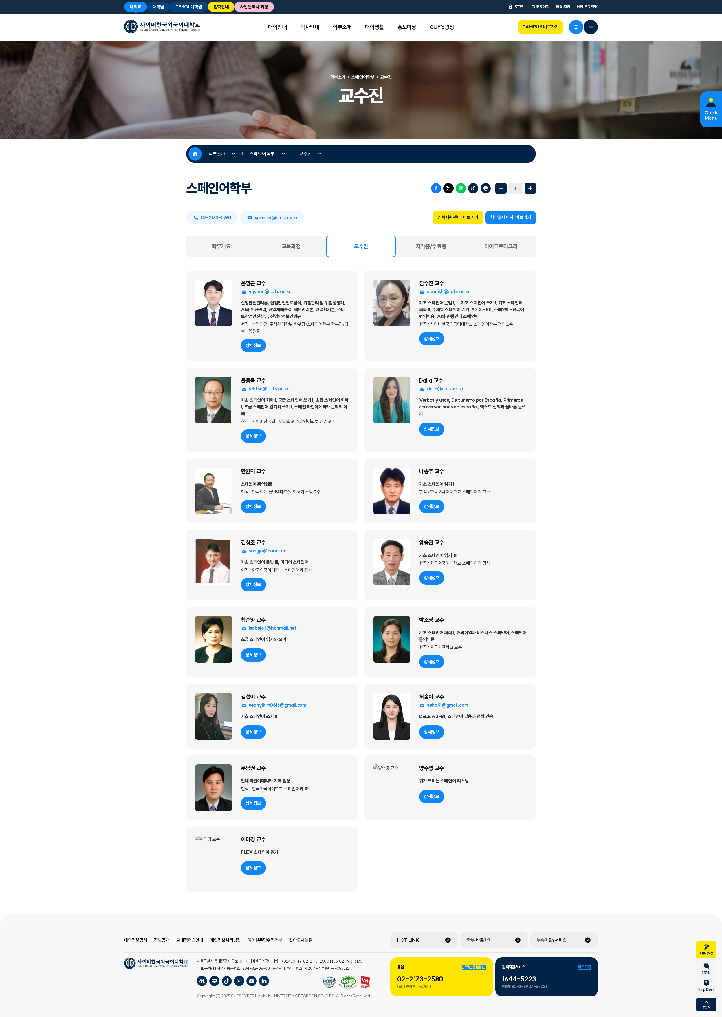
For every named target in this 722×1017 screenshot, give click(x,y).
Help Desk (706, 989)
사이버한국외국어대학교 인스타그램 (239, 981)
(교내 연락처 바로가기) (414, 986)
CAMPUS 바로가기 (540, 27)
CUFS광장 (442, 26)
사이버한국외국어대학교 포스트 (227, 981)
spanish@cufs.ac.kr (276, 217)
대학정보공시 (135, 940)
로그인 (520, 6)
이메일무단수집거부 (265, 940)
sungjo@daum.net (268, 551)
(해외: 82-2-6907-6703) (524, 986)
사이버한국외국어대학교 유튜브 (251, 981)
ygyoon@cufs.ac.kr (270, 291)
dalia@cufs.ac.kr (445, 389)
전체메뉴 (590, 27)
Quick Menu (711, 115)
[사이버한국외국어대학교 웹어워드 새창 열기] (365, 982)
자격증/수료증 (431, 246)
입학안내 (221, 7)
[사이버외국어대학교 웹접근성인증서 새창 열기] (329, 982)
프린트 (486, 188)
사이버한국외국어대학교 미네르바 (202, 981)
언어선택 (576, 27)
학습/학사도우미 (474, 966)
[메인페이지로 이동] (162, 26)
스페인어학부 (262, 154)
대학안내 (277, 26)
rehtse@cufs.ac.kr (269, 389)
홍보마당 (406, 26)
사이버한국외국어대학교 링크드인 (264, 981)
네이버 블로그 (461, 188)
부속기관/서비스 (552, 940)
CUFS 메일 (540, 6)
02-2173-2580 (420, 979)
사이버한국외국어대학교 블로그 (214, 981)
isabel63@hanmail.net (273, 628)
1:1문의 (706, 972)
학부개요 (221, 246)
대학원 (158, 7)
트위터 (448, 188)
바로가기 (584, 966)
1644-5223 (519, 979)
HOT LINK (408, 940)
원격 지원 (563, 6)
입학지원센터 (457, 217)
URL (473, 188)
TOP (706, 1008)
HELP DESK (587, 6)
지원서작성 (706, 953)
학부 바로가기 (479, 940)
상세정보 (253, 345)
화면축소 (501, 188)
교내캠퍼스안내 (189, 940)
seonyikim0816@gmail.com (277, 705)
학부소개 (342, 26)
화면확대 (530, 188)
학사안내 (309, 26)
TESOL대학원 (188, 7)
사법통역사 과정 (254, 7)
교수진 (305, 154)
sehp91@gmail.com (447, 705)
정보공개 (162, 940)
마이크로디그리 (501, 246)
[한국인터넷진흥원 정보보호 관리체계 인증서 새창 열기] (348, 982)
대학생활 (374, 26)
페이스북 (436, 188)
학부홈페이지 (510, 217)
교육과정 (291, 246)
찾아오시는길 (300, 940)
